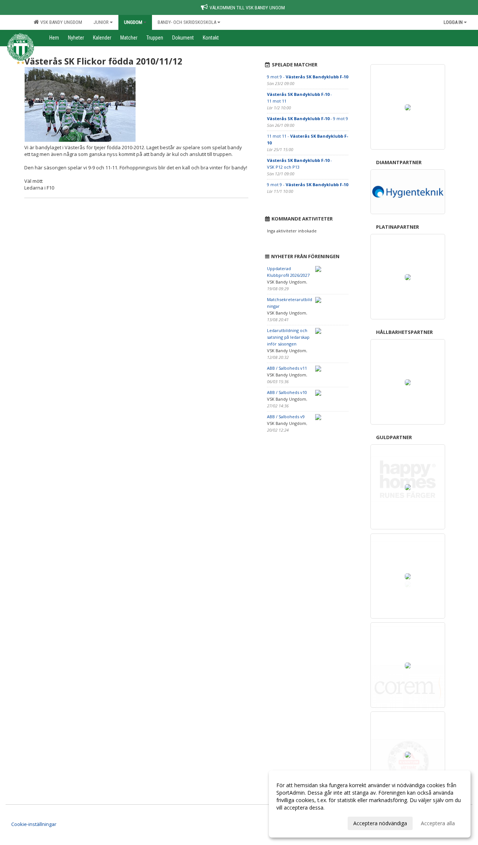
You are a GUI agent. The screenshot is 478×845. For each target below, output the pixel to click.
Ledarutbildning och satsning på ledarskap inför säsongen (288, 337)
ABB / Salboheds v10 (287, 392)
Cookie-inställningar (33, 824)
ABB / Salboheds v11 (287, 368)
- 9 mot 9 (307, 118)
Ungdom (133, 22)
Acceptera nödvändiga (380, 823)
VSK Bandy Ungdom (60, 22)
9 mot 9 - (307, 76)
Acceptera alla (438, 823)
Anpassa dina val (296, 822)
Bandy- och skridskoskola (187, 22)
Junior (101, 22)
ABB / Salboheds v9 (286, 416)
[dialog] (370, 804)
